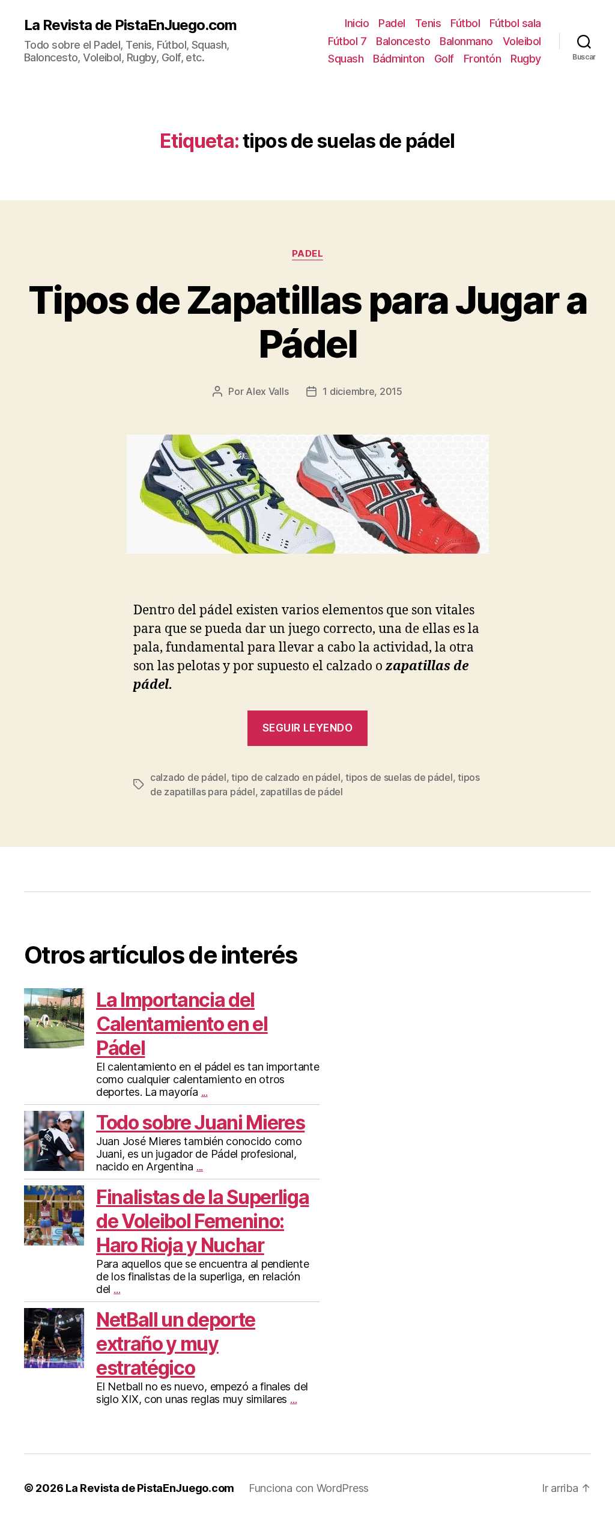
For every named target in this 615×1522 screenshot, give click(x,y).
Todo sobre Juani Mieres (200, 1122)
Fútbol (465, 23)
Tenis (428, 23)
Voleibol (522, 41)
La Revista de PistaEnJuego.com (130, 25)
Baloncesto (403, 41)
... (204, 1092)
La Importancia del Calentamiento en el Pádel (182, 1024)
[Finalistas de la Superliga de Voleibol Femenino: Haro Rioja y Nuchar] (54, 1215)
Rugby (525, 58)
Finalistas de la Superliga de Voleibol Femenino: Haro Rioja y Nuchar (202, 1221)
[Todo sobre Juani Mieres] (54, 1141)
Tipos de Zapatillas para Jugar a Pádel (307, 322)
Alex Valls (267, 391)
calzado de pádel (188, 777)
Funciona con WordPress (309, 1488)
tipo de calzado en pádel (286, 777)
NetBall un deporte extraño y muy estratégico (175, 1344)
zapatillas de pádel (301, 792)
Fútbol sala (515, 23)
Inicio (357, 23)
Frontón (482, 58)
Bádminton (399, 58)
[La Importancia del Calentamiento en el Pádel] (54, 1018)
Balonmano (466, 41)
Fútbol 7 (347, 41)
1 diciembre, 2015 (362, 391)
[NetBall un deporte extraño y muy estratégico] (54, 1338)
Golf (444, 58)
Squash (345, 58)
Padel (391, 23)
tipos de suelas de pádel (399, 777)
